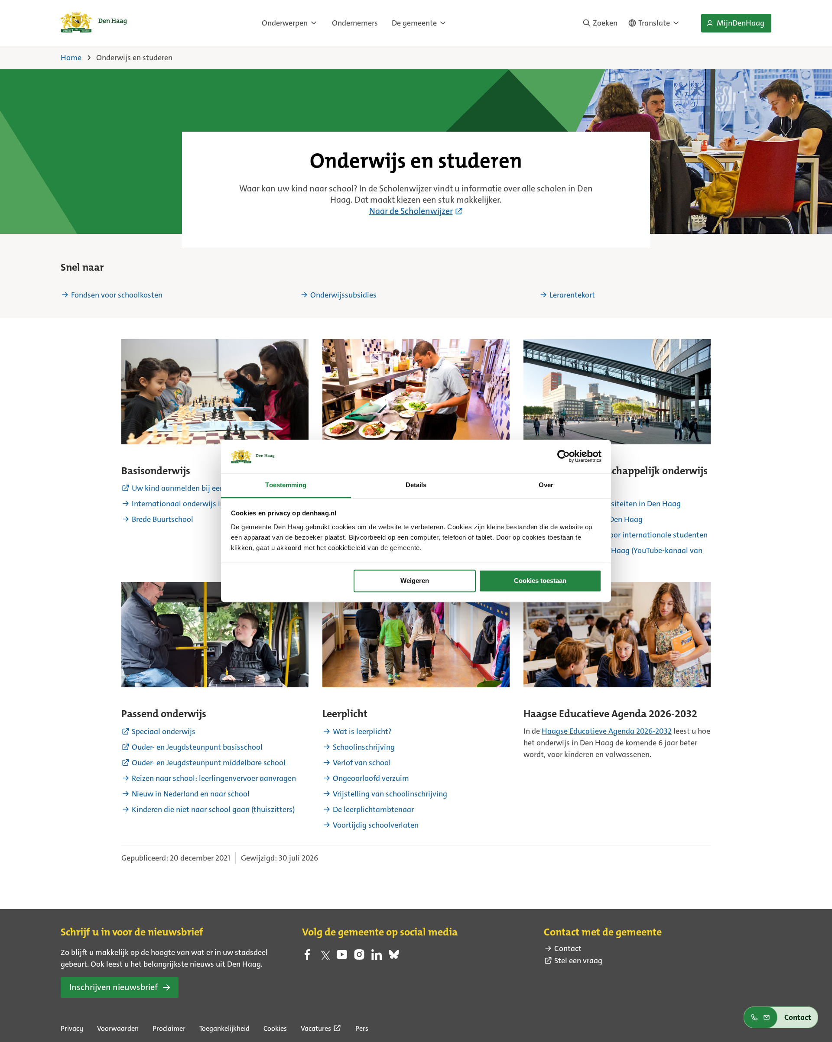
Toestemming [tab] (285, 485)
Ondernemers (355, 23)
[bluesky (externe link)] (394, 957)
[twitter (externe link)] (324, 957)
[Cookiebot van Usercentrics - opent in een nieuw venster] (563, 456)
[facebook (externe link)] (307, 957)
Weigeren (414, 581)
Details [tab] (416, 485)
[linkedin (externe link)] (376, 957)
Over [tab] (546, 485)
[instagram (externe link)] (359, 957)
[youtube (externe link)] (342, 957)
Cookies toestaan (540, 581)
